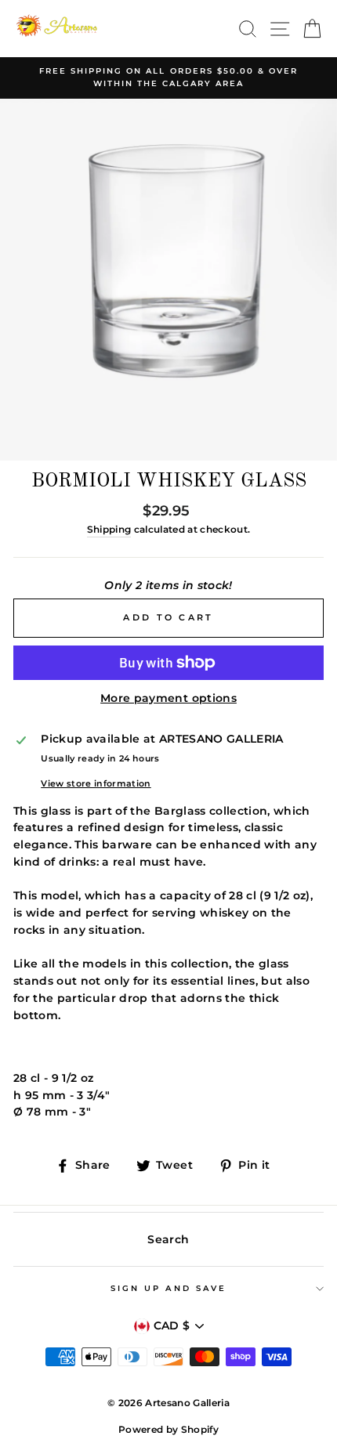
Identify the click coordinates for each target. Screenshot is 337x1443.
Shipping (109, 529)
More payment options (168, 698)
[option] (168, 78)
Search (168, 1239)
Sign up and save (168, 1288)
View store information (95, 783)
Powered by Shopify (168, 1429)
